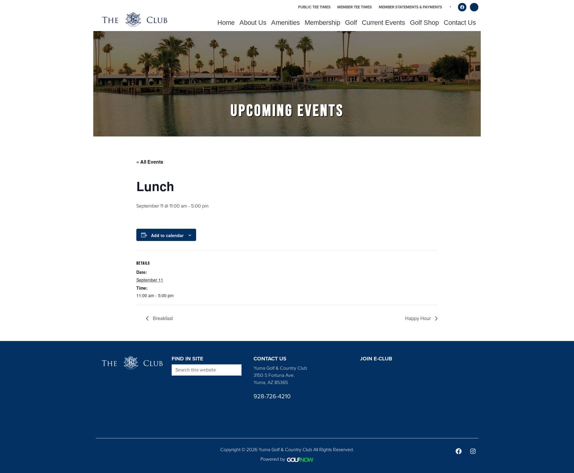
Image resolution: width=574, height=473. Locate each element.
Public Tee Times (314, 7)
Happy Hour (418, 318)
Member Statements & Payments (410, 7)
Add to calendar (167, 235)
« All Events (149, 161)
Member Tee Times (354, 7)
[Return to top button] (566, 334)
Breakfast (162, 318)
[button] (253, 22)
